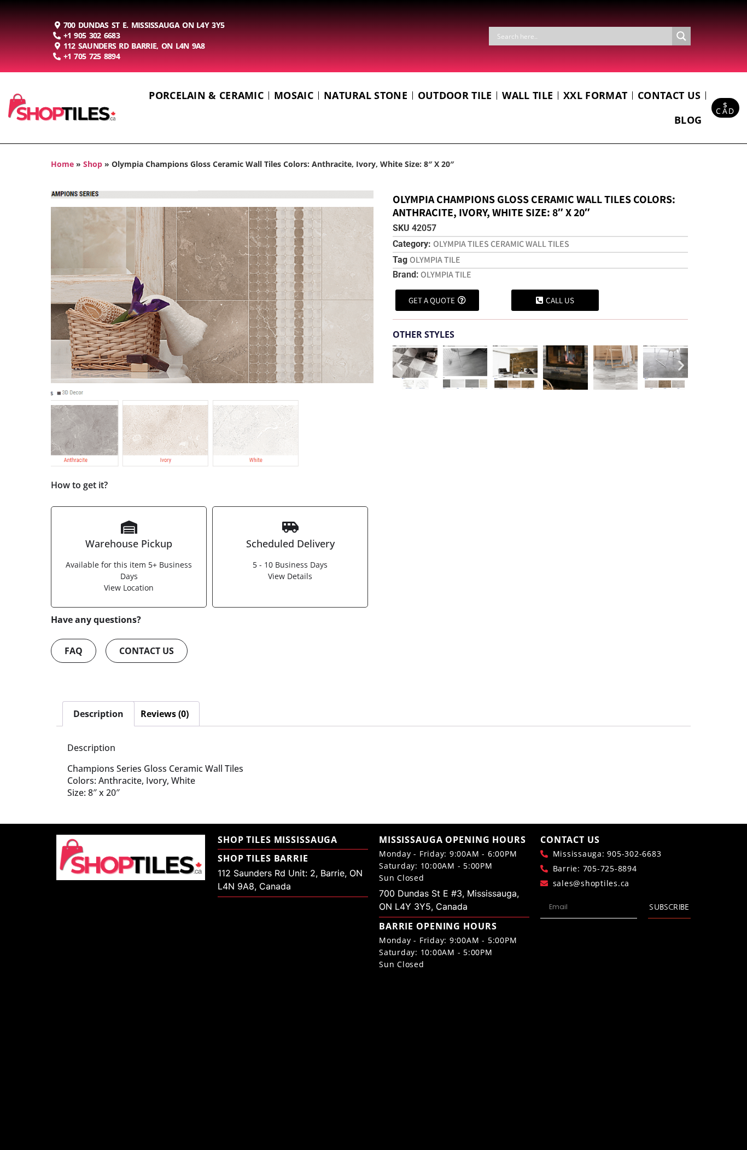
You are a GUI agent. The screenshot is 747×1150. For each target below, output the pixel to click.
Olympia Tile (446, 274)
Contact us (669, 95)
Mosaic (293, 95)
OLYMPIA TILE (435, 259)
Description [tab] (98, 714)
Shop (92, 164)
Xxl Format (595, 95)
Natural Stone (365, 95)
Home (62, 164)
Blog (688, 119)
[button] (399, 365)
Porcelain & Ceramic (206, 95)
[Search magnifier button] (681, 36)
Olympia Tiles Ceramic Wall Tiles (501, 244)
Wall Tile (527, 95)
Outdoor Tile (455, 95)
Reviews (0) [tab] (165, 714)
